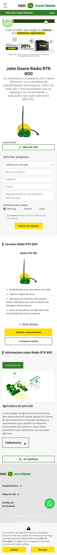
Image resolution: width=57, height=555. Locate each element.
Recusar (42, 549)
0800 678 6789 (30, 147)
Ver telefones (30, 459)
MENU (5, 7)
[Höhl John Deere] (37, 6)
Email (42, 208)
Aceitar (14, 549)
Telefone (28, 208)
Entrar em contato (29, 225)
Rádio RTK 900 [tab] (12, 365)
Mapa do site (9, 494)
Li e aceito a (26, 217)
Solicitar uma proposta (28, 332)
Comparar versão (28, 341)
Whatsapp (11, 208)
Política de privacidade (8, 504)
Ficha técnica (30, 324)
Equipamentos (10, 485)
